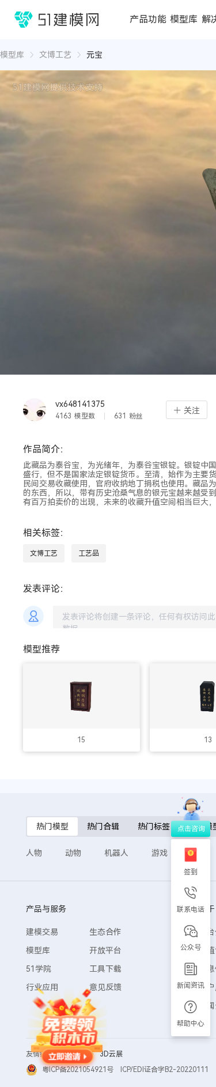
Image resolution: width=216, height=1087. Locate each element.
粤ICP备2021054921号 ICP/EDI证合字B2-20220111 (125, 1070)
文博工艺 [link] (55, 54)
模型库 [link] (12, 54)
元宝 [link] (94, 54)
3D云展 (111, 1054)
